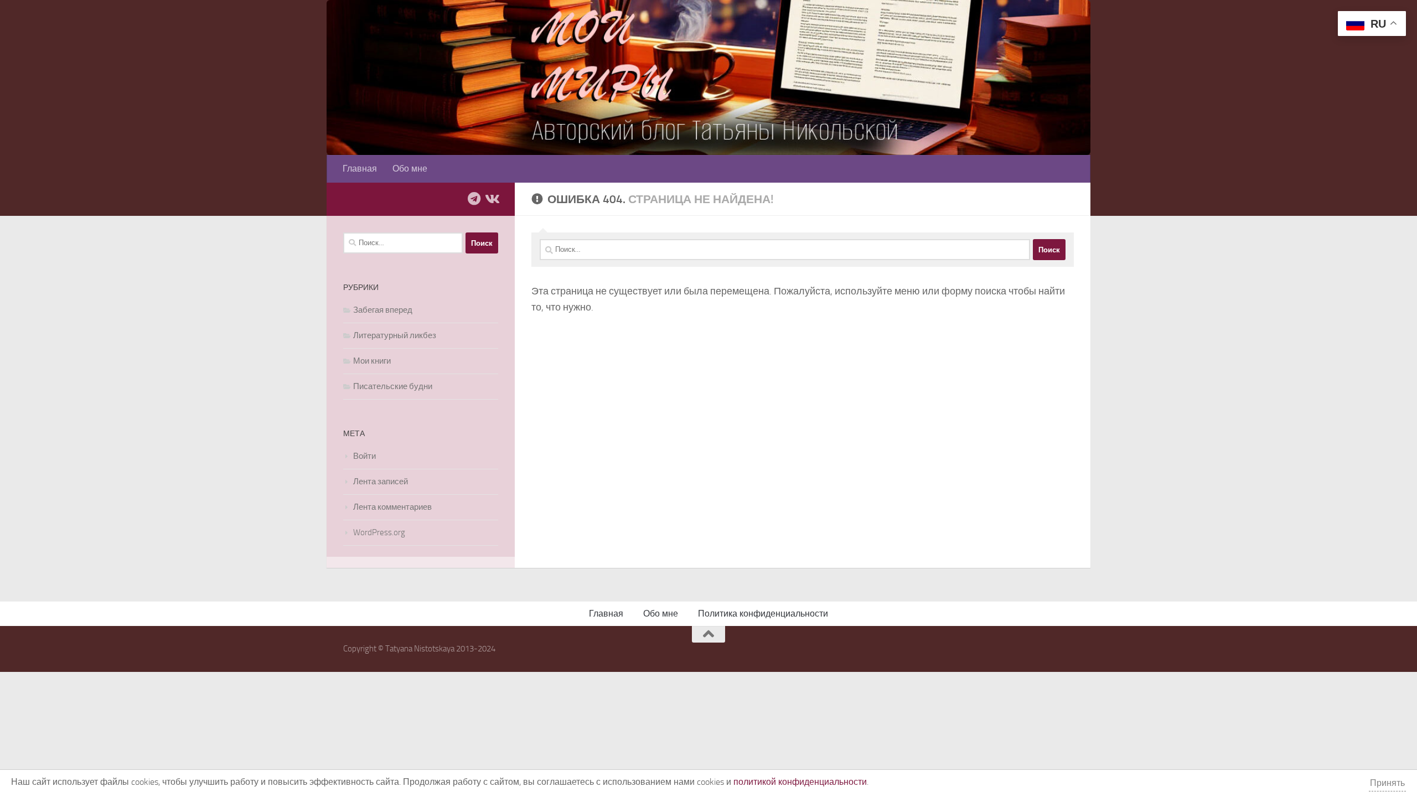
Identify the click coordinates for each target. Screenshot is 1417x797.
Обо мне (409, 168)
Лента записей (380, 482)
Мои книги (372, 361)
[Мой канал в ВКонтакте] (491, 198)
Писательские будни (392, 386)
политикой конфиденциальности (800, 782)
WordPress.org (379, 532)
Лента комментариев (392, 507)
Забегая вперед (382, 310)
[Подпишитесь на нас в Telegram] (473, 198)
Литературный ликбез (394, 335)
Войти (364, 456)
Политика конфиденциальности (763, 613)
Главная (360, 168)
